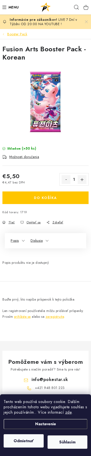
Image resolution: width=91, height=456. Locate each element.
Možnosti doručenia (24, 156)
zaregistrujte (55, 316)
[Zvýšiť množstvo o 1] (82, 179)
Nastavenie (45, 424)
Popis (15, 240)
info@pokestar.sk (50, 379)
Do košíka (45, 197)
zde (68, 412)
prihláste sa (22, 316)
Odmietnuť (24, 441)
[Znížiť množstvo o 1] (66, 179)
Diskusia (37, 240)
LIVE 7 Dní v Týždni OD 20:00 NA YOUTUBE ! (43, 21)
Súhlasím (67, 442)
